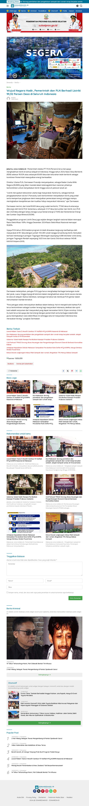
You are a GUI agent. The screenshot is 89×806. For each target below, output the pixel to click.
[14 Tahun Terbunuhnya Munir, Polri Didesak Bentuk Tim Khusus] (44, 638)
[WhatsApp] (51, 791)
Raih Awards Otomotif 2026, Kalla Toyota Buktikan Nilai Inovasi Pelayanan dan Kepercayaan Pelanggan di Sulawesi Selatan (49, 704)
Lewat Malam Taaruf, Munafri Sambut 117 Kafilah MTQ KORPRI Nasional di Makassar (37, 331)
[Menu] (8, 6)
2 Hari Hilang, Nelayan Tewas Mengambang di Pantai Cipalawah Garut (32, 669)
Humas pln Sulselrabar (24, 364)
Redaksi (13, 98)
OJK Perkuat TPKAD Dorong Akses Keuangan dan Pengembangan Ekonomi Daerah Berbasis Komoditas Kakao (44, 343)
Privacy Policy (31, 797)
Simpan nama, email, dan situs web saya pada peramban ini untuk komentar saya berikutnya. (41, 592)
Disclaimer (42, 797)
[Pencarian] (81, 6)
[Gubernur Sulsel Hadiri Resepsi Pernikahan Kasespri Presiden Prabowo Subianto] (70, 386)
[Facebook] (34, 791)
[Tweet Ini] (67, 371)
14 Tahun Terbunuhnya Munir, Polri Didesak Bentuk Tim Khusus (29, 664)
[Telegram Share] (76, 371)
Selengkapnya (43, 675)
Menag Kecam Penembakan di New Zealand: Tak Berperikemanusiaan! (37, 765)
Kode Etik (20, 797)
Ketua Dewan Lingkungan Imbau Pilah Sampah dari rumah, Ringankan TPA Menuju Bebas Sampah (42, 353)
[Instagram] (47, 791)
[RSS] (55, 791)
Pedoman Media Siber (56, 797)
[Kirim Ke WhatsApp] (80, 371)
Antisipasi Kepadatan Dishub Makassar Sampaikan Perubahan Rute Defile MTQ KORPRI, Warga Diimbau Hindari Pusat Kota (44, 349)
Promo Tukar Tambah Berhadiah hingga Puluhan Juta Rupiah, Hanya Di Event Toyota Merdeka (49, 694)
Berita (9, 87)
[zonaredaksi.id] (19, 6)
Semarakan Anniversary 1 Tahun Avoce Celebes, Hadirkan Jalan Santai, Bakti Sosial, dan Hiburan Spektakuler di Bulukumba (48, 714)
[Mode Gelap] (77, 6)
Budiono (11, 364)
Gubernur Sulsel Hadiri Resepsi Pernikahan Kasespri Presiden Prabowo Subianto (36, 339)
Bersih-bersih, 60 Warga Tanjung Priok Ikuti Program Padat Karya (35, 752)
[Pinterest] (42, 791)
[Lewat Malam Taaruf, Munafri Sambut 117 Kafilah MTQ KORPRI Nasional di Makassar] (18, 386)
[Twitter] (38, 791)
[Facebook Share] (63, 371)
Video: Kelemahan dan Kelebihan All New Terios (29, 745)
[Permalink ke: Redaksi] (8, 98)
